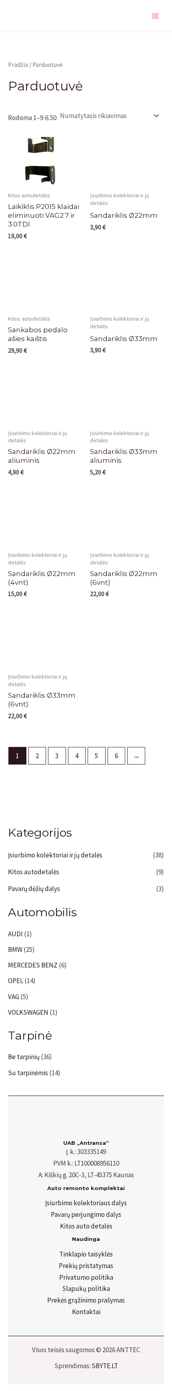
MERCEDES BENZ (33, 965)
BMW (15, 949)
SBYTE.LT (105, 1365)
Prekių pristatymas (86, 1265)
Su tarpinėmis (28, 1072)
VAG (13, 996)
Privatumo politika (86, 1277)
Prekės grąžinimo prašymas (86, 1300)
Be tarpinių (24, 1056)
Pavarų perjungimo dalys (86, 1214)
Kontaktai (86, 1311)
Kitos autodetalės (33, 871)
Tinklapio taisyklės (86, 1254)
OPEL (15, 980)
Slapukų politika (86, 1288)
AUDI (15, 933)
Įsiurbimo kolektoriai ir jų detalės (55, 855)
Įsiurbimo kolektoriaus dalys (86, 1202)
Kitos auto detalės (86, 1226)
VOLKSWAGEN (28, 1012)
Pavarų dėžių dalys (34, 888)
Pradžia (18, 64)
